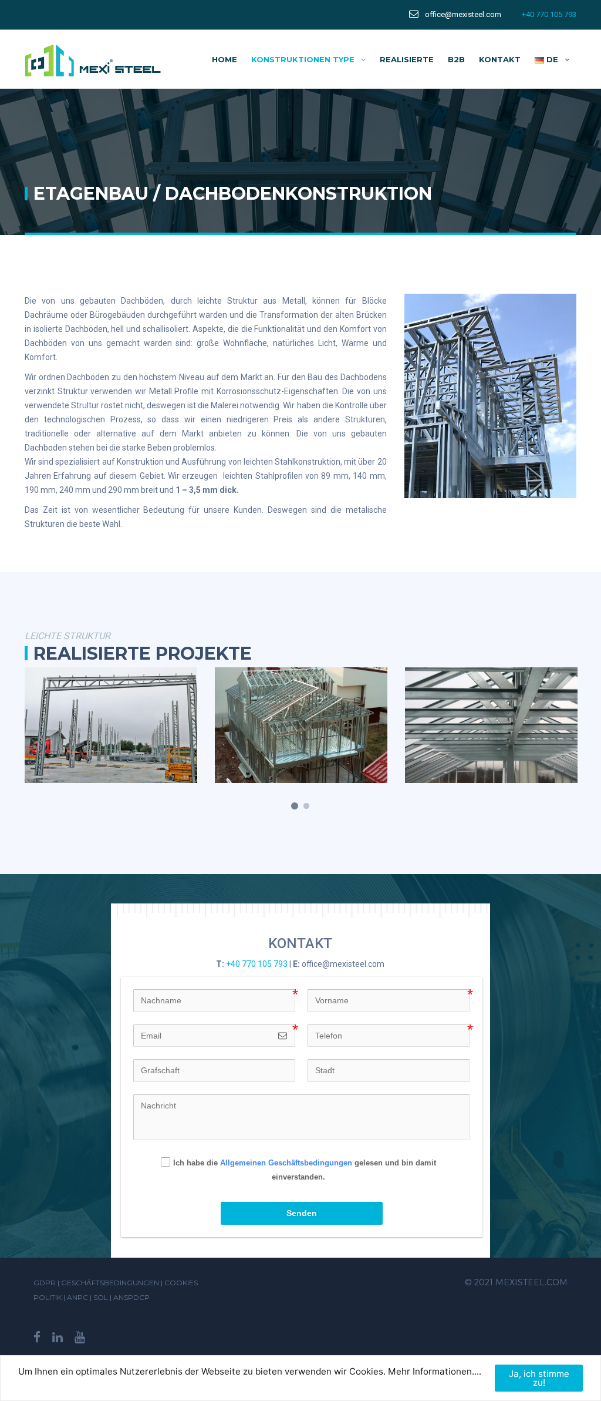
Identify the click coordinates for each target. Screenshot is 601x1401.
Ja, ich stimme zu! (539, 1378)
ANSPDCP (131, 1297)
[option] (111, 725)
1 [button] (294, 806)
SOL (101, 1297)
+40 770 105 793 (549, 14)
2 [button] (306, 806)
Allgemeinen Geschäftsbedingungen (286, 1162)
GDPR (44, 1282)
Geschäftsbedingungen (110, 1282)
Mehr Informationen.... (434, 1371)
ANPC (78, 1297)
